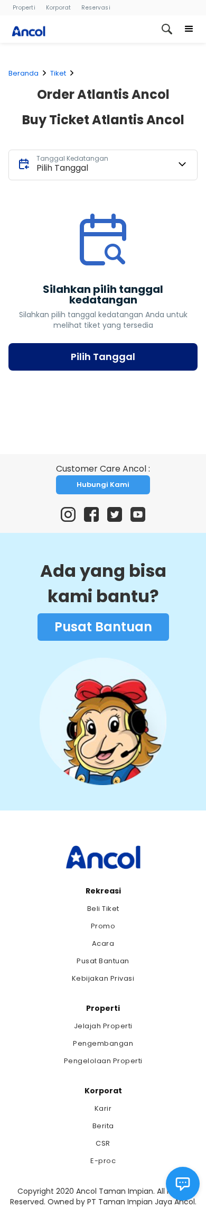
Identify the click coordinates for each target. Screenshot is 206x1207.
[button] (189, 29)
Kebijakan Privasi (103, 978)
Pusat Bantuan (103, 626)
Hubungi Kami (103, 485)
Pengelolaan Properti (103, 1061)
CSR (103, 1143)
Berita (103, 1126)
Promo (103, 926)
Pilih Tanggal (103, 356)
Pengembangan (103, 1043)
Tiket (58, 73)
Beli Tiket (103, 909)
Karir (103, 1108)
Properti (24, 7)
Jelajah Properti (103, 1026)
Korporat (58, 7)
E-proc (103, 1161)
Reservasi (95, 7)
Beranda (23, 73)
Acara (103, 943)
